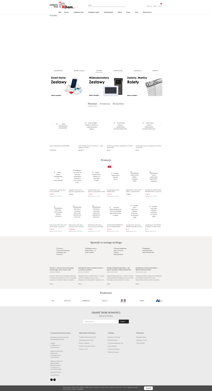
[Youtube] (54, 380)
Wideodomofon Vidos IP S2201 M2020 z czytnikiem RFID (134, 190)
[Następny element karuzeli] (161, 300)
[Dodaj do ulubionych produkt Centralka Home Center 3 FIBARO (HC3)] (122, 167)
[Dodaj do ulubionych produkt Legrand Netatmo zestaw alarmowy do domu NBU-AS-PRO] (103, 167)
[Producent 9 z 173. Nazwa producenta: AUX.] (152, 300)
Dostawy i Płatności (84, 343)
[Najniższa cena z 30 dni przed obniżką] (66, 196)
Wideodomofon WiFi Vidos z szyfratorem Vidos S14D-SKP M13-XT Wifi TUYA (76, 226)
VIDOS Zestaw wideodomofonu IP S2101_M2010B (57, 190)
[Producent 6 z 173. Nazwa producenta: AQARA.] (96, 300)
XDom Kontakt (140, 343)
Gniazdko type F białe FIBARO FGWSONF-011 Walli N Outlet (153, 225)
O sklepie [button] (111, 333)
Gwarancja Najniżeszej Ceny (115, 343)
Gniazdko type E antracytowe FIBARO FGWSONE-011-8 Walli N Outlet (134, 226)
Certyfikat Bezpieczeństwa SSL (87, 337)
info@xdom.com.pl (55, 372)
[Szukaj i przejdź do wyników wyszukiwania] (125, 5)
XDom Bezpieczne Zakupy (86, 340)
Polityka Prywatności (113, 352)
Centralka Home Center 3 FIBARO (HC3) (113, 190)
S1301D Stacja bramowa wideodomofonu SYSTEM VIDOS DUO (119, 146)
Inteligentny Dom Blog (114, 337)
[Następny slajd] (159, 41)
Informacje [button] (140, 333)
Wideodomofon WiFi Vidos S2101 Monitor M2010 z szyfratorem (58, 225)
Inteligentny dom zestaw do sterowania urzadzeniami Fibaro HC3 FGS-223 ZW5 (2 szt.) (76, 191)
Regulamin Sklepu (113, 340)
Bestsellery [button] (118, 103)
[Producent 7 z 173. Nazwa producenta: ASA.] (115, 300)
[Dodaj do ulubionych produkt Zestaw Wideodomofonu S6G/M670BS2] (74, 110)
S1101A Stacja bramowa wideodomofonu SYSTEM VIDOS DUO (148, 146)
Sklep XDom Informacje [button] (87, 333)
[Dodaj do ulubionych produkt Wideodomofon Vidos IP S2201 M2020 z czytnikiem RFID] (141, 167)
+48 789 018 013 (54, 375)
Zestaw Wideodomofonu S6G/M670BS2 (59, 146)
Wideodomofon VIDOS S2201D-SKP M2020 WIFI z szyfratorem (153, 190)
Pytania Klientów (112, 346)
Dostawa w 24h (83, 349)
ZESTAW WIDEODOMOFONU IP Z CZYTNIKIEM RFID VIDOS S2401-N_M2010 (115, 226)
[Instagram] (51, 380)
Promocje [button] (105, 103)
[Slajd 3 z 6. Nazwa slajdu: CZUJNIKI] (106, 41)
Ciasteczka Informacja (113, 349)
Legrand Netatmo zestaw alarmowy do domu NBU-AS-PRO (96, 190)
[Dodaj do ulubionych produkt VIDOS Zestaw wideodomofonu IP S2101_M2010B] (65, 167)
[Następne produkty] (158, 124)
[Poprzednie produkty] (53, 124)
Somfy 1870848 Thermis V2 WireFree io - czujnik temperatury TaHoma (90, 146)
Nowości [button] (92, 103)
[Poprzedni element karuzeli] (50, 300)
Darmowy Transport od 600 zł (87, 346)
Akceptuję (148, 388)
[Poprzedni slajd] (53, 41)
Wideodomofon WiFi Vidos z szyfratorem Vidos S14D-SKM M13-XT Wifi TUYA (95, 226)
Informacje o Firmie (141, 340)
